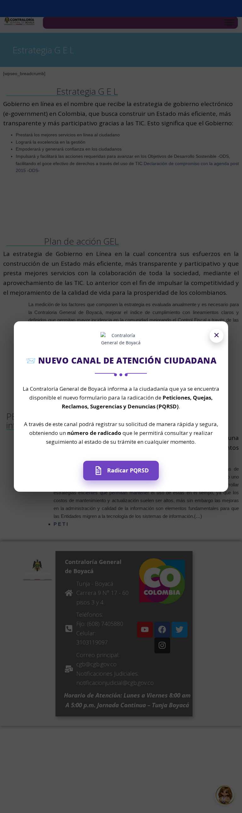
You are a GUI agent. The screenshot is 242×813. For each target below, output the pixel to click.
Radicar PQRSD (128, 470)
